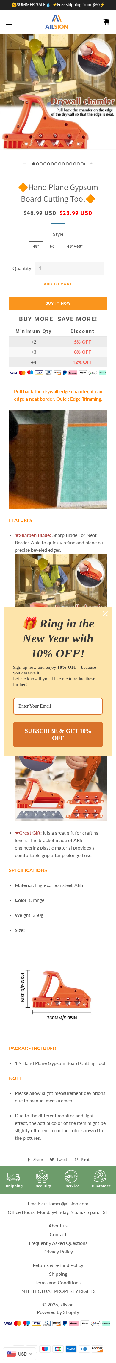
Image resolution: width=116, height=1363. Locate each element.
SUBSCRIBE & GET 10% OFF (58, 734)
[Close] (105, 614)
